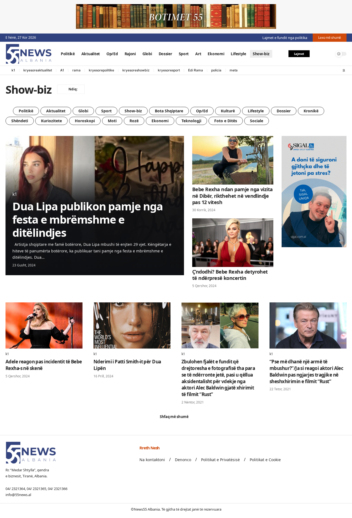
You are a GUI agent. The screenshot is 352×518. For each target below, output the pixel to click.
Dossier (284, 110)
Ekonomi (160, 120)
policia (216, 70)
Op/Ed (202, 110)
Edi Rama (195, 70)
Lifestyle (256, 110)
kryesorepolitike (101, 70)
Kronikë (311, 110)
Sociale (256, 120)
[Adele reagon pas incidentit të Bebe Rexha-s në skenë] (44, 325)
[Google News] (327, 71)
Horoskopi (85, 120)
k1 (13, 70)
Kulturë (228, 110)
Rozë (134, 120)
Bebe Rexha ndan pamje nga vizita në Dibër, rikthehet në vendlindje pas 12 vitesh (232, 195)
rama (76, 70)
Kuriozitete (51, 120)
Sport (106, 110)
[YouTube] (322, 71)
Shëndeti (19, 120)
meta (234, 70)
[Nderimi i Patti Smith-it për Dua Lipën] (132, 325)
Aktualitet (55, 110)
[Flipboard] (338, 71)
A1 (62, 70)
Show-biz (133, 110)
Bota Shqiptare (169, 110)
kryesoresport (169, 70)
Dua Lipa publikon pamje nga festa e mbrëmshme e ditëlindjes (87, 219)
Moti (112, 120)
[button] (317, 54)
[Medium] (333, 71)
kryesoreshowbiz (136, 70)
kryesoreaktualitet (37, 70)
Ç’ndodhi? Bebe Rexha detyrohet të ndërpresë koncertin (230, 274)
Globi (83, 110)
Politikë (26, 110)
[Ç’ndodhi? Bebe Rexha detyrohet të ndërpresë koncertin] (232, 242)
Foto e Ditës (225, 120)
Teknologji (191, 120)
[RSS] (343, 71)
